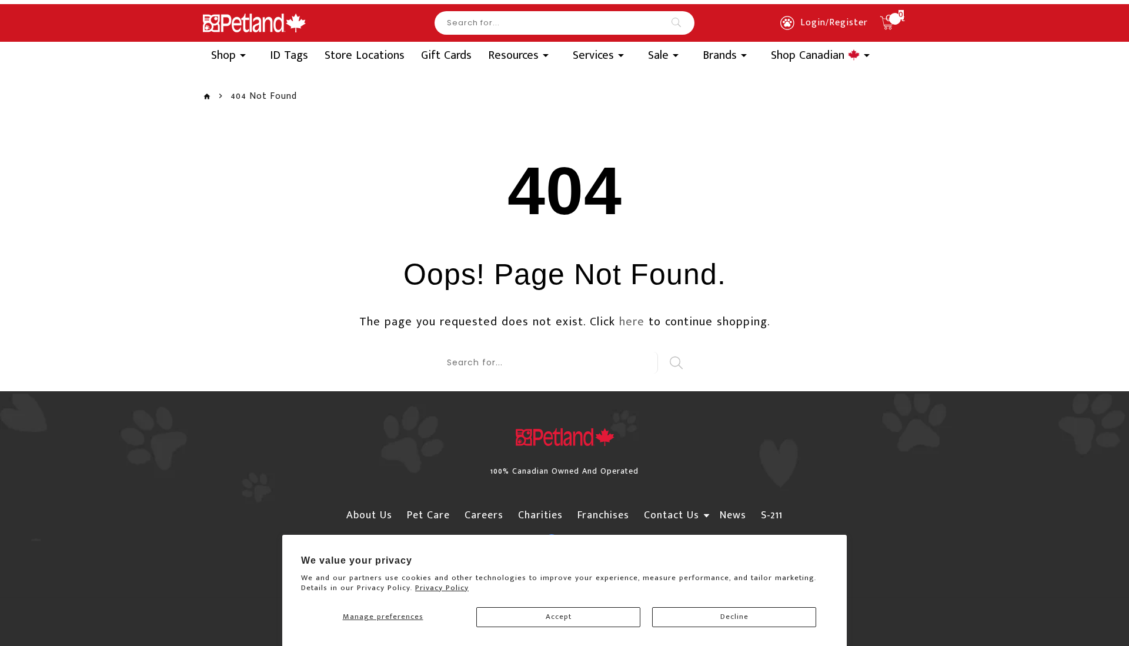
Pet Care (428, 515)
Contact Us (671, 515)
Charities (540, 515)
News (733, 515)
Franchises (603, 515)
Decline (734, 616)
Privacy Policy (442, 587)
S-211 (772, 515)
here (631, 322)
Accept (559, 616)
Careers (484, 515)
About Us (369, 515)
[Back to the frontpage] (207, 97)
